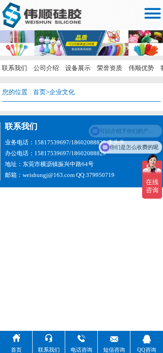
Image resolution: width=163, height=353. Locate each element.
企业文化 (62, 92)
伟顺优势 (141, 68)
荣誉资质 (109, 68)
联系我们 (14, 68)
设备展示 (78, 68)
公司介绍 (46, 68)
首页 (39, 92)
